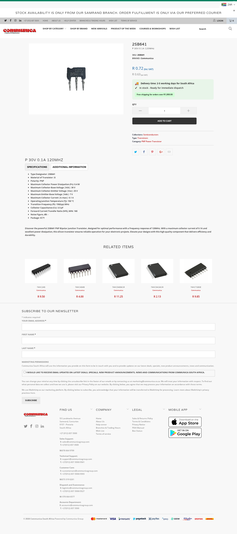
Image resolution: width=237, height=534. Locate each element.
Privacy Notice (138, 424)
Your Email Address (34, 320)
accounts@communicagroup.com (77, 505)
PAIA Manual (138, 427)
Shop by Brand (79, 28)
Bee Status (137, 430)
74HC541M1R (157, 271)
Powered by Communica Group (69, 518)
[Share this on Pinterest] (152, 152)
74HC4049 (80, 271)
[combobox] (216, 29)
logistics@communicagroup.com (77, 488)
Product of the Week (123, 28)
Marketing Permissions (35, 361)
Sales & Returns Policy (142, 418)
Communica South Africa (42, 518)
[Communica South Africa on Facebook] (10, 21)
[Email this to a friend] (169, 152)
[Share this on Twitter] (135, 152)
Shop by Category (53, 28)
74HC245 (41, 271)
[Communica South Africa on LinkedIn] (20, 21)
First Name (29, 334)
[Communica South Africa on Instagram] (15, 21)
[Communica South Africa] (20, 31)
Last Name (28, 348)
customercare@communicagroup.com (80, 470)
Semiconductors (150, 134)
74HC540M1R (118, 271)
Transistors (143, 138)
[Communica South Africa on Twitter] (5, 21)
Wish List (113, 21)
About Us (56, 21)
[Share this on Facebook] (144, 152)
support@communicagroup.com (77, 459)
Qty (134, 104)
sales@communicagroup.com (75, 441)
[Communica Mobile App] (185, 426)
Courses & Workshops (152, 28)
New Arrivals (99, 28)
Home (45, 21)
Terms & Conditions (141, 421)
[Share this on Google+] (160, 152)
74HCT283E (196, 271)
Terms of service (129, 21)
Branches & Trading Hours (92, 21)
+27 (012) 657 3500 (31, 21)
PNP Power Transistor (152, 141)
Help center (70, 21)
